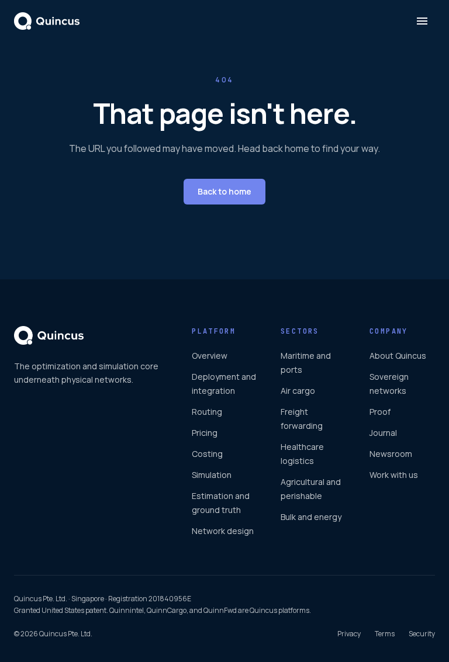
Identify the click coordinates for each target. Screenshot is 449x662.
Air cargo (298, 390)
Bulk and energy (311, 516)
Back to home (224, 191)
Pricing (204, 432)
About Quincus (397, 355)
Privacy (349, 634)
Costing (207, 453)
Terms (385, 634)
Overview (209, 355)
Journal (383, 432)
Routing (207, 411)
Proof (380, 411)
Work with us (393, 474)
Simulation (212, 474)
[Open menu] (422, 21)
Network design (223, 530)
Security (422, 634)
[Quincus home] (47, 21)
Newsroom (390, 453)
